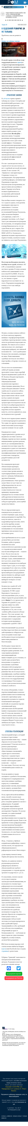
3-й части (6, 99)
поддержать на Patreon (14, 978)
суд (8, 41)
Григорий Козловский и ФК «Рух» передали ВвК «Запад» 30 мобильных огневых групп (16, 15)
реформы (11, 41)
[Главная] (13, 2)
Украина (4, 41)
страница (5, 951)
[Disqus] (14, 1002)
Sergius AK (4, 25)
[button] (6, 20)
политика (17, 41)
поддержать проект (14, 974)
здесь (19, 62)
